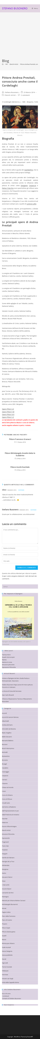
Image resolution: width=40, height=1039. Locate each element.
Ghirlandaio (5, 865)
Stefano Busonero (12, 92)
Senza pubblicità (7, 955)
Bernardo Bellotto (7, 741)
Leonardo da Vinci (7, 893)
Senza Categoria (7, 951)
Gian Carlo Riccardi (8, 695)
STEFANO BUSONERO (15, 8)
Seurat (4, 959)
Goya (3, 881)
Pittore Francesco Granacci (20, 439)
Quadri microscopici (8, 657)
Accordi (4, 713)
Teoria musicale (7, 967)
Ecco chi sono (6, 994)
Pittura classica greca (8, 932)
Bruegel (4, 764)
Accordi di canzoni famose (10, 717)
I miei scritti (5, 885)
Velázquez (5, 971)
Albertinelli (5, 721)
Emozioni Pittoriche (8, 834)
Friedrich (5, 850)
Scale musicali (6, 947)
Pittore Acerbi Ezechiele (20, 467)
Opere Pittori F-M (8, 412)
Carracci (4, 780)
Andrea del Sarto (7, 725)
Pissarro (4, 924)
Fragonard (5, 842)
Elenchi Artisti (10, 95)
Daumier (4, 819)
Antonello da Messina (9, 729)
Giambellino (28, 170)
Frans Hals (5, 846)
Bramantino (6, 756)
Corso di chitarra (7, 795)
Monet (4, 908)
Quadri (4, 936)
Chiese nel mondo (7, 787)
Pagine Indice (6, 912)
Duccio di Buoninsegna (9, 826)
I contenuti (5, 996)
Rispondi (21, 490)
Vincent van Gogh (7, 979)
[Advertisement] (20, 37)
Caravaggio (5, 772)
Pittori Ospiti (6, 928)
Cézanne (4, 783)
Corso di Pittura (7, 799)
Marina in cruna (7, 662)
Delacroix (5, 822)
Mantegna (5, 897)
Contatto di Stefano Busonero (11, 998)
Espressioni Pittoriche (9, 667)
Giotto (4, 873)
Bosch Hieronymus (8, 748)
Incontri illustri (6, 889)
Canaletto (5, 768)
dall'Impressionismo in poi (10, 811)
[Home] (2, 64)
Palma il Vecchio (8, 188)
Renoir (4, 939)
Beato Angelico (6, 733)
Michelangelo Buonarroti (10, 904)
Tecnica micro (6, 655)
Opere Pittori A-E (8, 409)
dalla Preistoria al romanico (10, 815)
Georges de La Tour (8, 861)
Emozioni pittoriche (8, 665)
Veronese (5, 975)
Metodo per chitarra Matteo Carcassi (13, 900)
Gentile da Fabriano (8, 858)
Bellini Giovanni (7, 737)
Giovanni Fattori (7, 877)
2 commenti (25, 95)
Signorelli (5, 963)
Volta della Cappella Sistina (10, 982)
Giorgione (24, 185)
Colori (4, 791)
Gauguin (4, 854)
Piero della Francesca (8, 916)
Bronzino (5, 760)
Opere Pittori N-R (8, 414)
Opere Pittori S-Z (8, 417)
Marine (4, 660)
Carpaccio (32, 185)
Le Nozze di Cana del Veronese (11, 691)
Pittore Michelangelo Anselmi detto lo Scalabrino (20, 454)
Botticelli (4, 752)
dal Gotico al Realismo (9, 807)
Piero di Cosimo (7, 920)
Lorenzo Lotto (31, 204)
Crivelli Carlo (6, 803)
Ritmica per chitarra (8, 943)
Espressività (5, 838)
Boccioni (4, 744)
